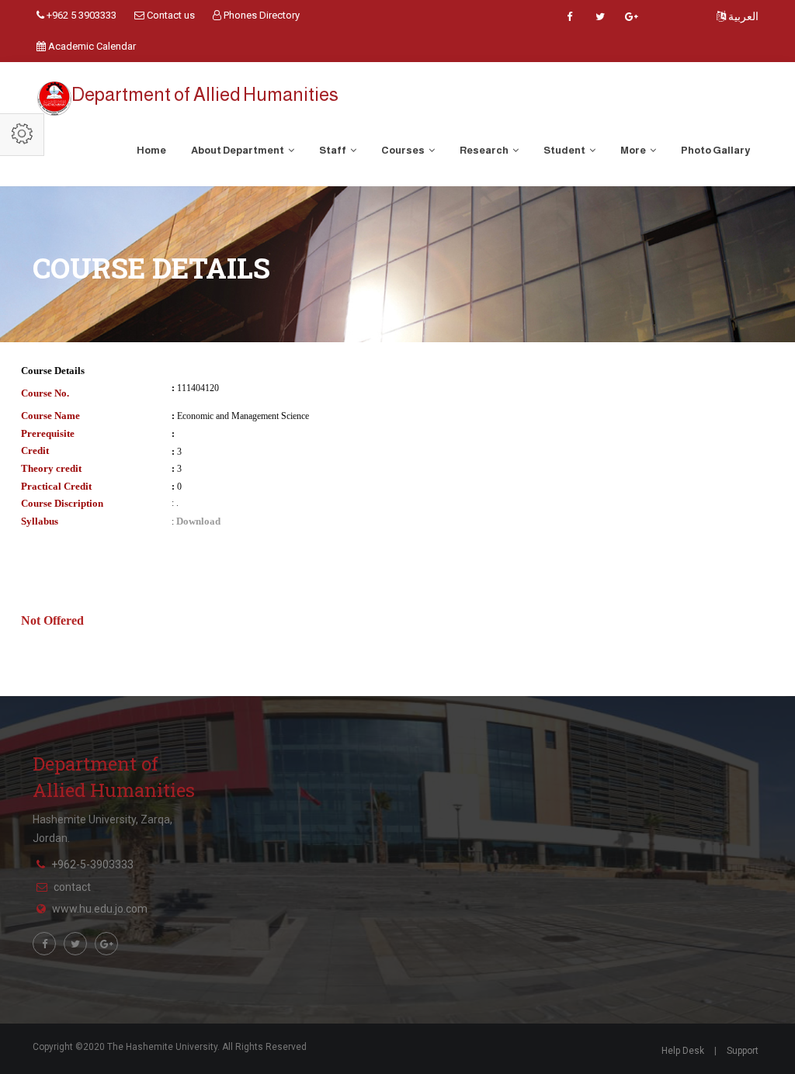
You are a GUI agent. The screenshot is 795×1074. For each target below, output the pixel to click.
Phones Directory (260, 15)
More (633, 150)
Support (743, 1050)
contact (72, 887)
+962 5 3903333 (80, 15)
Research (485, 150)
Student (565, 150)
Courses (403, 150)
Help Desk (682, 1050)
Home (151, 150)
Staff (333, 150)
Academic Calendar (91, 46)
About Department (238, 150)
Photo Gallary (715, 150)
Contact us (169, 15)
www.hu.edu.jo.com (100, 909)
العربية (742, 16)
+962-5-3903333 (92, 864)
